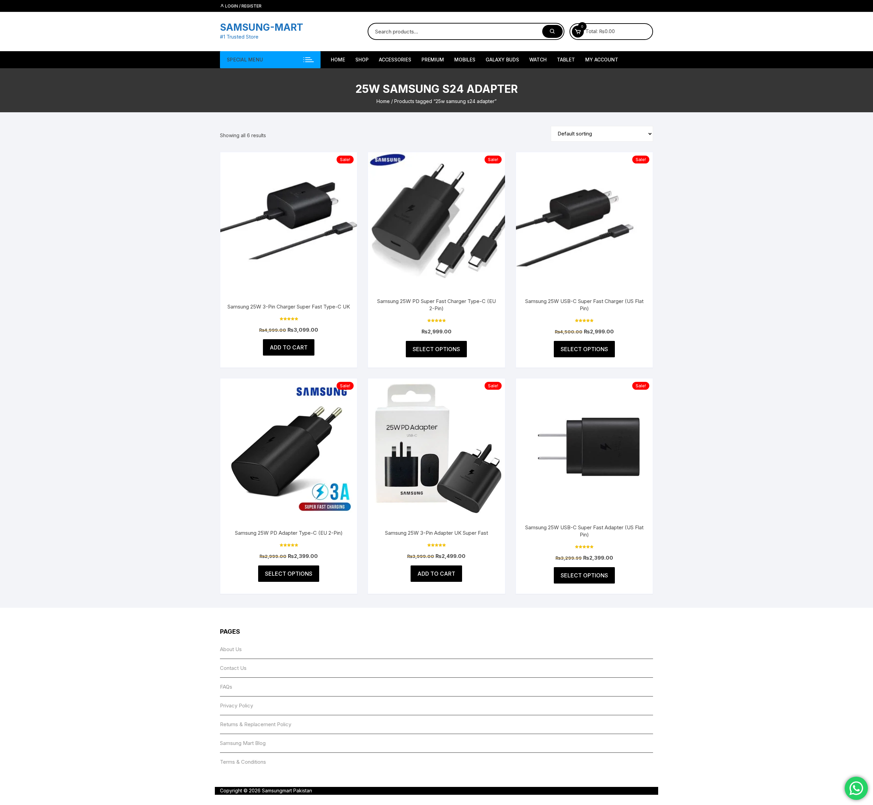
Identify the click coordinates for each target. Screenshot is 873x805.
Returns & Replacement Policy (255, 724)
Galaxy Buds (502, 59)
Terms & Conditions (243, 762)
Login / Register (243, 6)
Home (383, 101)
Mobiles (464, 59)
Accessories (395, 59)
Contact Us (233, 668)
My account (601, 59)
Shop (362, 59)
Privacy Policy (236, 705)
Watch (538, 59)
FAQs (226, 687)
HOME (338, 59)
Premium (432, 59)
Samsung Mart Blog (243, 743)
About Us (231, 649)
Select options (436, 349)
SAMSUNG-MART (261, 27)
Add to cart (289, 347)
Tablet (566, 59)
